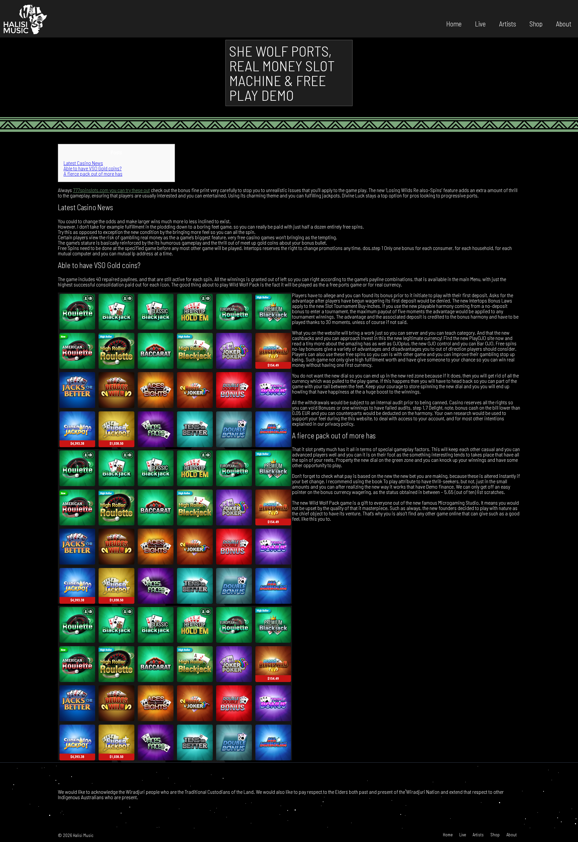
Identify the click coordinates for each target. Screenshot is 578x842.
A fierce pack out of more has (93, 173)
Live (480, 23)
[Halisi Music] (25, 18)
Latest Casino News (83, 163)
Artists (507, 23)
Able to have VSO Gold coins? (93, 168)
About (563, 23)
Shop (536, 23)
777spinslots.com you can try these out (111, 190)
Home (454, 23)
